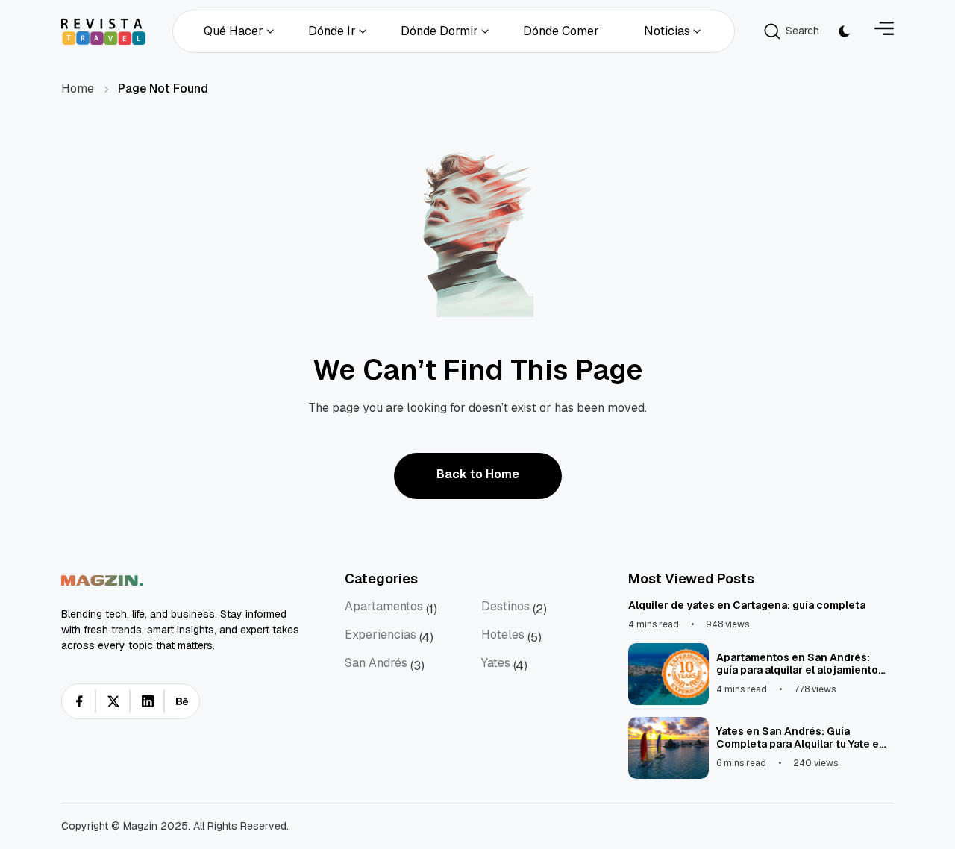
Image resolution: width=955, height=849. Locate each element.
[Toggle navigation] (884, 31)
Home (77, 88)
